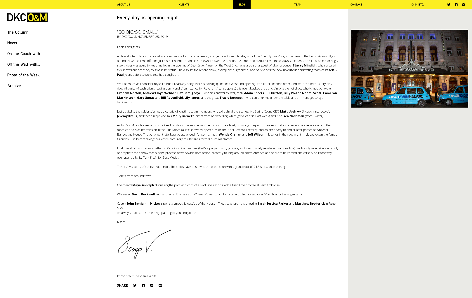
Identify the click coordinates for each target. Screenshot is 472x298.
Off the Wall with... (23, 64)
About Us (123, 4)
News (12, 42)
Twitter (448, 4)
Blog (242, 4)
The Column (18, 32)
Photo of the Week (23, 74)
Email (160, 285)
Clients (184, 4)
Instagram (463, 4)
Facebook (456, 4)
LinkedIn (151, 285)
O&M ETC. (418, 4)
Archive (14, 85)
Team (297, 4)
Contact (356, 4)
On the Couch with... (25, 53)
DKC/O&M (27, 17)
